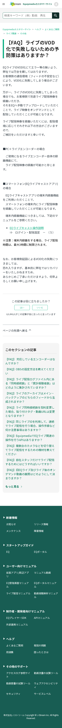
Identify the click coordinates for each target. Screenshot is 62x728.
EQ (7, 551)
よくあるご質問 (52, 29)
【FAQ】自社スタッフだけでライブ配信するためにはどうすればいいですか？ (29, 462)
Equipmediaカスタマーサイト (17, 29)
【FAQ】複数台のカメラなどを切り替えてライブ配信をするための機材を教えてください (30, 450)
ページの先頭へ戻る (15, 330)
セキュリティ (13, 693)
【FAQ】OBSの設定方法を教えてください (29, 371)
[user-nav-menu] (3, 4)
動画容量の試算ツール (18, 683)
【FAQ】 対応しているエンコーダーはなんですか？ (30, 361)
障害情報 (39, 531)
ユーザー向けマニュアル (21, 566)
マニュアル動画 (42, 572)
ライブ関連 (11, 33)
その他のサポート (17, 666)
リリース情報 (41, 524)
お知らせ (11, 524)
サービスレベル (42, 693)
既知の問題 (40, 645)
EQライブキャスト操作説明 (27, 228)
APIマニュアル (42, 618)
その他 (23, 33)
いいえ (40, 307)
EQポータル (40, 551)
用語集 (9, 652)
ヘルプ (38, 29)
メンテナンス (13, 531)
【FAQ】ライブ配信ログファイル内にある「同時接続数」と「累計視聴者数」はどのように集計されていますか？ (30, 383)
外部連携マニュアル (17, 624)
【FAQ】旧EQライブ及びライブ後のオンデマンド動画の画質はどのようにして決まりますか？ (30, 474)
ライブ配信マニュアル (18, 593)
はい (22, 307)
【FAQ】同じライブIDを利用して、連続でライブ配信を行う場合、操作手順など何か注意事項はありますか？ (30, 425)
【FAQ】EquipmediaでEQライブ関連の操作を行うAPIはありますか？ (29, 438)
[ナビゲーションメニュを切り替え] (56, 4)
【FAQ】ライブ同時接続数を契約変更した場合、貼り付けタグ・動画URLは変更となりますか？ (30, 411)
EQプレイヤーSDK (16, 618)
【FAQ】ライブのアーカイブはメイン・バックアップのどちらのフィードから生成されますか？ (30, 397)
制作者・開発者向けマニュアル (25, 611)
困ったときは (41, 652)
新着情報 (11, 518)
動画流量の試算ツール (46, 673)
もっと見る (12, 486)
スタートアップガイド (20, 545)
